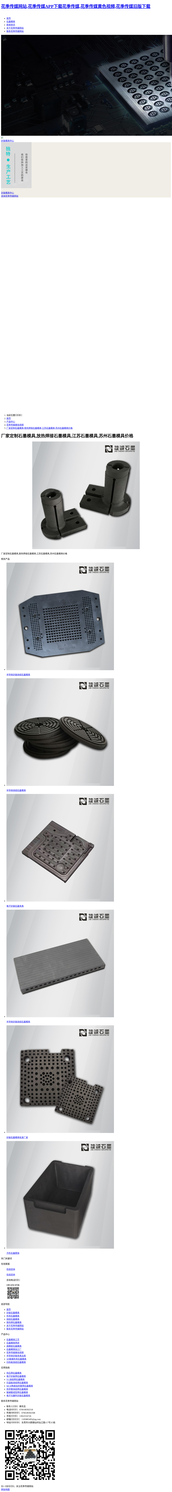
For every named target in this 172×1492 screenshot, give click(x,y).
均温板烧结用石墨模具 (17, 1383)
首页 (8, 18)
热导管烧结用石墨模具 (17, 1389)
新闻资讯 (10, 25)
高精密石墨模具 (14, 1346)
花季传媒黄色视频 (15, 425)
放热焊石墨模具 (14, 1322)
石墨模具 (10, 21)
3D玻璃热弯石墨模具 (16, 1359)
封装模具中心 (7, 141)
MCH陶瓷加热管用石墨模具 (19, 1386)
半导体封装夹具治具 (16, 1356)
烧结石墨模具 (12, 1319)
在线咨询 (10, 1269)
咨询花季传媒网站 (9, 196)
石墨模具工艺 (12, 1340)
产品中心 (10, 422)
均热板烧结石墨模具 (16, 1362)
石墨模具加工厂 (14, 1349)
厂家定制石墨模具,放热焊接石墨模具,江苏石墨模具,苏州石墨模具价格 (39, 428)
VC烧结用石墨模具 (15, 1379)
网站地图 (5, 1489)
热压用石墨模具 (14, 1373)
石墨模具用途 (12, 1343)
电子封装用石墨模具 (16, 1376)
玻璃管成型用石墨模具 (17, 1392)
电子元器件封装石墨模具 (18, 1395)
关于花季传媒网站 (15, 28)
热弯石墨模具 (12, 1316)
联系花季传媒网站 (15, 31)
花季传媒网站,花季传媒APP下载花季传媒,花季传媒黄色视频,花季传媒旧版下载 (75, 6)
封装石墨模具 (12, 1313)
